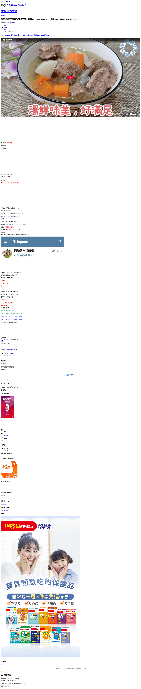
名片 (5, 29)
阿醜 (2, 341)
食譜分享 (12, 353)
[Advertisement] (45, 128)
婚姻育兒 (12, 22)
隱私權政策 (78, 668)
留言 (12, 349)
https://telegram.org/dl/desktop (15, 219)
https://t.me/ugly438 (15, 229)
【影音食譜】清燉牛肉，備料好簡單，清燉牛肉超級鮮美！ (26, 35)
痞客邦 (9, 349)
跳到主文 (3, 15)
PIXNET (59, 668)
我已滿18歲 (3, 686)
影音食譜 (12, 355)
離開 (8, 686)
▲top (2, 357)
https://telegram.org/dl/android (15, 213)
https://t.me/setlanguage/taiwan (17, 224)
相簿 (5, 25)
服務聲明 (84, 668)
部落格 (5, 27)
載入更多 (3, 360)
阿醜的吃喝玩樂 (9, 11)
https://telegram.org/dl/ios (14, 216)
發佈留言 (3, 369)
